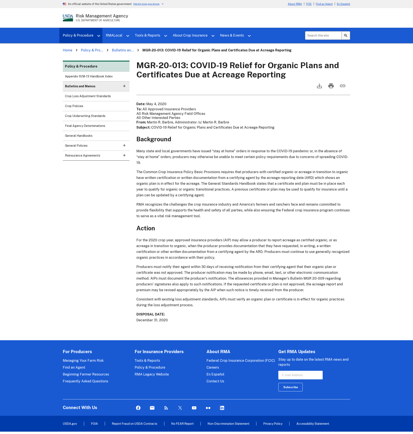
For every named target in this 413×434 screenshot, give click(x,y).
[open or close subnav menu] (124, 86)
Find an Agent (324, 4)
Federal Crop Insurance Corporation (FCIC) (240, 361)
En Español (343, 4)
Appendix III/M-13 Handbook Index (89, 76)
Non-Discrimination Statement (228, 423)
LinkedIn (222, 408)
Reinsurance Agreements (82, 155)
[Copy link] (342, 88)
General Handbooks (78, 135)
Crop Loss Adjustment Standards (88, 96)
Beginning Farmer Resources (86, 374)
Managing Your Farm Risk (83, 361)
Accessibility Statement (312, 423)
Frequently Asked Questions (85, 381)
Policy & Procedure (78, 35)
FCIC (309, 4)
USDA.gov (70, 423)
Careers (212, 367)
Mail (152, 408)
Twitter (180, 408)
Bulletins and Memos (80, 86)
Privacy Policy (272, 423)
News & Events (232, 35)
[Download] (319, 88)
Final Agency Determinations (85, 126)
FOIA (94, 423)
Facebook (138, 408)
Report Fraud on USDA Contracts (134, 423)
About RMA (295, 4)
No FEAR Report (182, 423)
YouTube (194, 408)
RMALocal (114, 35)
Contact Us (215, 381)
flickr (208, 408)
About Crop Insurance (190, 35)
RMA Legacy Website (152, 374)
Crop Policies (74, 106)
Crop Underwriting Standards (85, 116)
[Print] (330, 88)
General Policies (76, 145)
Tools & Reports (147, 35)
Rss (166, 408)
